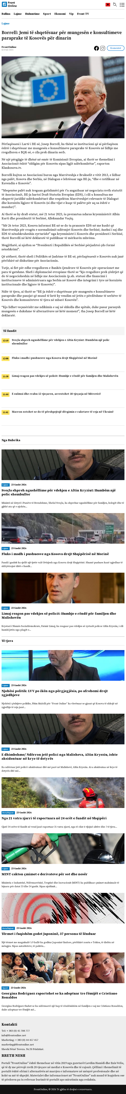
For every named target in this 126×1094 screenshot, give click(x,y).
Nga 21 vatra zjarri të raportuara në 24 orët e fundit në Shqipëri (54, 818)
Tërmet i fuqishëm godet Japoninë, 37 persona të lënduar (49, 934)
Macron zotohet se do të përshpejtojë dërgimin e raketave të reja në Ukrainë (63, 412)
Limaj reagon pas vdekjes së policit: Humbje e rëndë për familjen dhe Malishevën (65, 376)
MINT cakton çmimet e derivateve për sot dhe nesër (45, 874)
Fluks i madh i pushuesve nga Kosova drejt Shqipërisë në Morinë (54, 358)
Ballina (6, 14)
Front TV (83, 14)
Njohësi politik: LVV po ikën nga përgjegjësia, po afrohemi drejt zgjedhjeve (55, 693)
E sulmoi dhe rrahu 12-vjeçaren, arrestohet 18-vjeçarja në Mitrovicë (56, 394)
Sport (47, 14)
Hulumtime (32, 14)
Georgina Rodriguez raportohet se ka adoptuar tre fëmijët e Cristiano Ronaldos (59, 995)
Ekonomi (60, 14)
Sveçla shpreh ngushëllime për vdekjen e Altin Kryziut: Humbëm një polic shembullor (59, 492)
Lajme (18, 14)
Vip (71, 14)
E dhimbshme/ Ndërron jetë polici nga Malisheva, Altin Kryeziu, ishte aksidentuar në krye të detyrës (60, 757)
